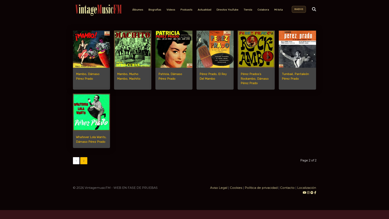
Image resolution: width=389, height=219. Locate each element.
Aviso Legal (218, 188)
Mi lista (278, 9)
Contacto (287, 188)
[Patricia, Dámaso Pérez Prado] (173, 49)
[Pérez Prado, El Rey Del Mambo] (215, 49)
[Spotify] (311, 192)
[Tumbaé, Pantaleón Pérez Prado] (297, 49)
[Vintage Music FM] (98, 10)
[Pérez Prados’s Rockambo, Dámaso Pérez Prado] (256, 49)
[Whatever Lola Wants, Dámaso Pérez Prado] (91, 112)
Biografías (155, 9)
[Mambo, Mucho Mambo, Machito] (132, 49)
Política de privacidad (261, 188)
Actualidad (204, 9)
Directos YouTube (227, 9)
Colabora (263, 9)
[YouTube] (304, 192)
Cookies (236, 188)
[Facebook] (315, 192)
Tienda (248, 9)
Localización (306, 188)
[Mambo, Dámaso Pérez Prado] (91, 49)
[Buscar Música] (314, 9)
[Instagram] (308, 192)
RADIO (298, 9)
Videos (171, 9)
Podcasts (186, 9)
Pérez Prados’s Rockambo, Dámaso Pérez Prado (255, 78)
